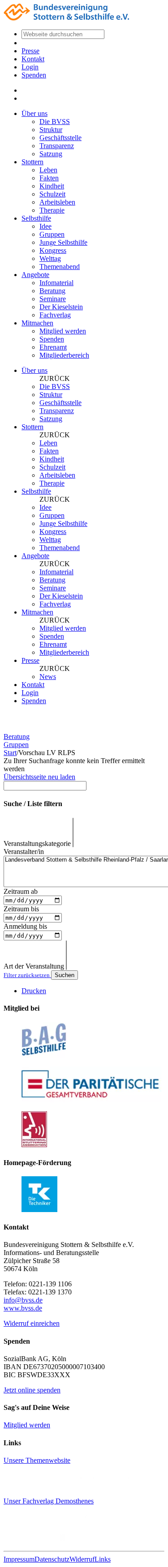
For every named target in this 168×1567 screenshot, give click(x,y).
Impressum (19, 1559)
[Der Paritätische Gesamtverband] (91, 1100)
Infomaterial (56, 282)
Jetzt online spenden (32, 1390)
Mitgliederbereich (64, 355)
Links (103, 1559)
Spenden (34, 75)
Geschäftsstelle (60, 137)
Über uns (34, 113)
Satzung (50, 154)
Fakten (49, 178)
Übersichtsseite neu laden (39, 777)
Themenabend (59, 266)
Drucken (34, 991)
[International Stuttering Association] (34, 1145)
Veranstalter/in (24, 851)
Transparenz (56, 145)
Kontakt (33, 59)
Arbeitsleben (57, 202)
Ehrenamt (53, 347)
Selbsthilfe (36, 218)
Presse (30, 51)
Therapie (52, 210)
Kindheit (51, 186)
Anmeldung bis (25, 926)
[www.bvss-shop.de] (72, 1539)
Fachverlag (55, 315)
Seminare (52, 299)
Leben (48, 170)
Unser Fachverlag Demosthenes (49, 1501)
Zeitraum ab (21, 891)
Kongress (52, 250)
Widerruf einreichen (32, 1323)
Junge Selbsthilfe (63, 242)
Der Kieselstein (61, 307)
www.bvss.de (23, 1308)
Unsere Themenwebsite (37, 1460)
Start (10, 752)
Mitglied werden (62, 331)
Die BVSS (54, 121)
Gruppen (52, 234)
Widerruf (82, 1559)
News (47, 676)
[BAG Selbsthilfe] (44, 1055)
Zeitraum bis (21, 909)
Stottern (32, 162)
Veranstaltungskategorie (37, 843)
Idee (45, 226)
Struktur (50, 129)
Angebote (35, 274)
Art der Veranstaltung (34, 966)
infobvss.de (23, 1300)
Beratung (52, 291)
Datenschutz (51, 1559)
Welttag (50, 258)
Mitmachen (37, 323)
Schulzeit (52, 194)
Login (30, 67)
